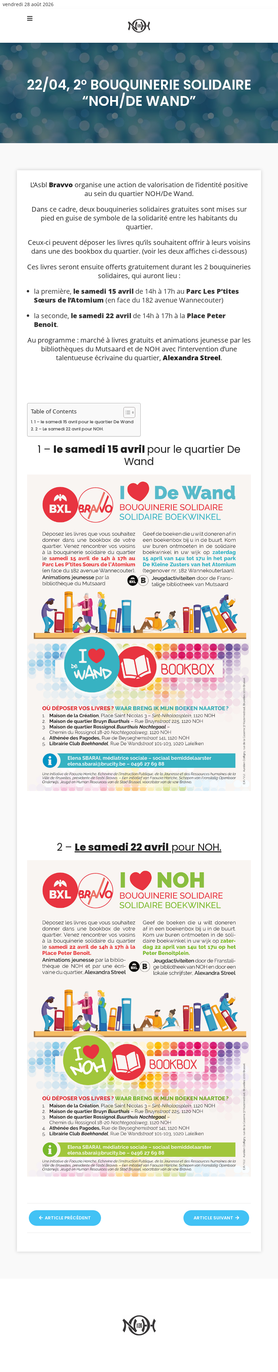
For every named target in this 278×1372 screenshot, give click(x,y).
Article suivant (214, 1218)
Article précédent (67, 1218)
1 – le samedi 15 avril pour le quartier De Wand (84, 422)
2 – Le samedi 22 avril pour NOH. (69, 429)
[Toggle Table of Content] (126, 412)
